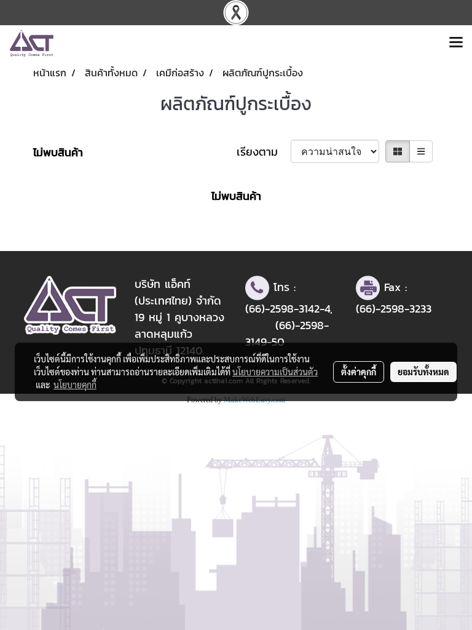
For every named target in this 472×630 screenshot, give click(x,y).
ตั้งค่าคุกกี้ (358, 371)
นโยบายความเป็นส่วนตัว (275, 371)
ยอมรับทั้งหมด (423, 371)
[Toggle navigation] (456, 43)
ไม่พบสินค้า (58, 152)
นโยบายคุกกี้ (74, 384)
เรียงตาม (264, 151)
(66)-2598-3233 (393, 308)
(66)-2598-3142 (282, 308)
